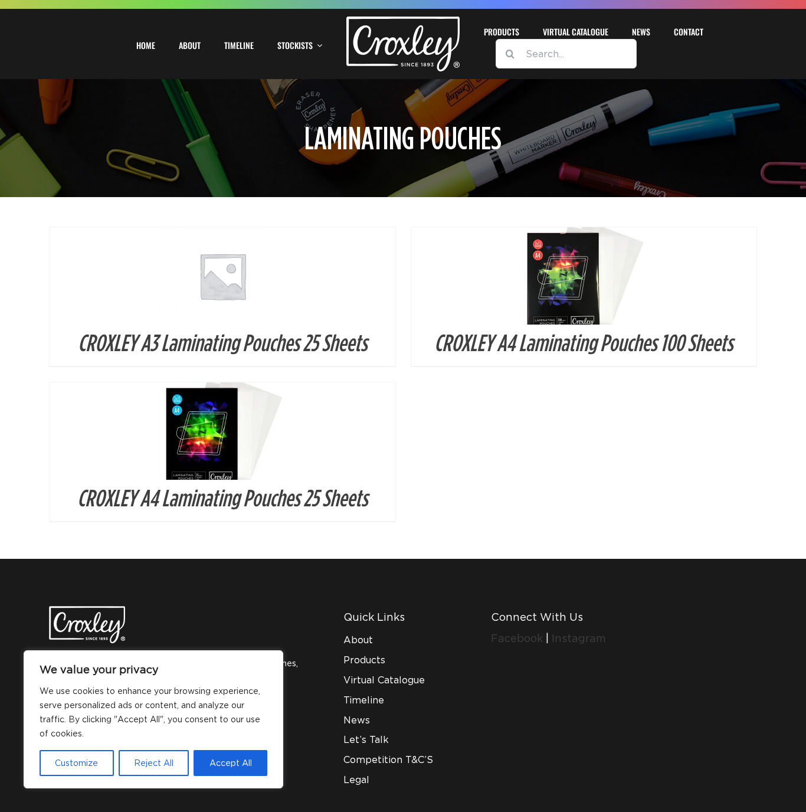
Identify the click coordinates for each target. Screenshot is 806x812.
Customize (76, 762)
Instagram (579, 638)
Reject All (153, 762)
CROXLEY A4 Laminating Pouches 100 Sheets (583, 342)
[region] (153, 719)
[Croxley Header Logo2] (402, 20)
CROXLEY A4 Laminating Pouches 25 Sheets (222, 497)
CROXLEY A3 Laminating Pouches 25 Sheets (222, 342)
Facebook (518, 638)
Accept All (230, 762)
